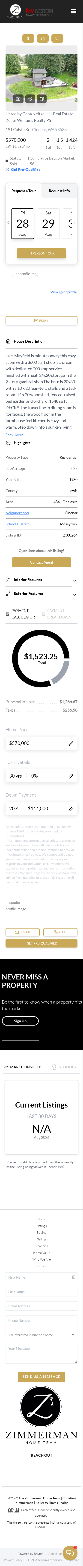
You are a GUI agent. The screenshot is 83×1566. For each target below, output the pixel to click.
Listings (41, 1226)
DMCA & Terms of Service (45, 1560)
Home (41, 1219)
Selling (41, 1239)
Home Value (41, 1253)
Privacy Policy (13, 1560)
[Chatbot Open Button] (70, 1553)
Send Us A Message (41, 1376)
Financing (41, 1246)
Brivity (38, 1554)
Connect (41, 1266)
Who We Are (42, 1259)
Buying (41, 1232)
